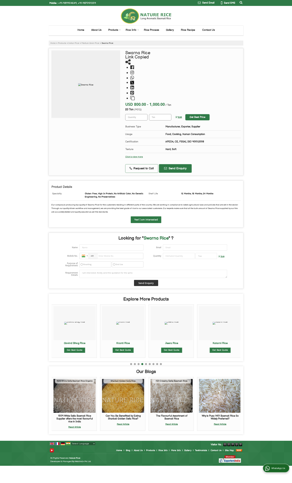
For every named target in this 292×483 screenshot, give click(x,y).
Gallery (170, 30)
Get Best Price (197, 117)
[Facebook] (132, 67)
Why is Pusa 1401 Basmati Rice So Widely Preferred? (220, 417)
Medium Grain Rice (90, 43)
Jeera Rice (171, 343)
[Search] (240, 2)
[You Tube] (52, 450)
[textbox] (160, 117)
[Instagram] (132, 72)
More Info (176, 450)
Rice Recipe (188, 30)
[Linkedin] (132, 87)
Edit (180, 117)
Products (113, 30)
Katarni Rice (220, 343)
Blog (128, 450)
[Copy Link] (132, 98)
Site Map (229, 450)
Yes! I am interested (146, 219)
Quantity (157, 255)
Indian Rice (73, 43)
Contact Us (208, 30)
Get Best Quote (74, 350)
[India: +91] (84, 256)
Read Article (74, 427)
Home (80, 30)
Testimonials (201, 450)
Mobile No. (72, 255)
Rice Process (151, 30)
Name (75, 247)
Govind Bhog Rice (74, 343)
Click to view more (134, 156)
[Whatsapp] (132, 78)
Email (158, 247)
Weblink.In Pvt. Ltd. (83, 461)
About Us (96, 30)
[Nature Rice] (146, 16)
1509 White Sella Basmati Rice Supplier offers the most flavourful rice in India (74, 418)
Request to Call (143, 168)
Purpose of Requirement (71, 264)
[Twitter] (132, 82)
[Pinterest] (132, 93)
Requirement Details (71, 274)
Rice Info (131, 30)
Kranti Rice (123, 343)
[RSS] (239, 450)
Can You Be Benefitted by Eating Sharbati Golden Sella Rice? (123, 417)
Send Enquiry (177, 168)
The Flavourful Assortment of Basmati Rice (172, 417)
